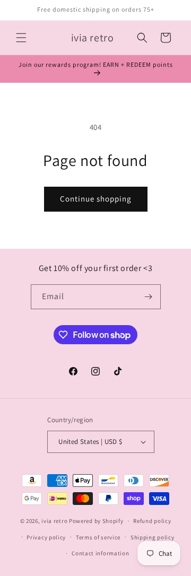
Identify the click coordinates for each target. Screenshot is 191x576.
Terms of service (98, 537)
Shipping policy (153, 537)
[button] (21, 37)
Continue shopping (96, 199)
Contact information (100, 553)
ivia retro (54, 521)
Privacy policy (46, 537)
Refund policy (152, 521)
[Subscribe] (148, 296)
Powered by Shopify (96, 521)
